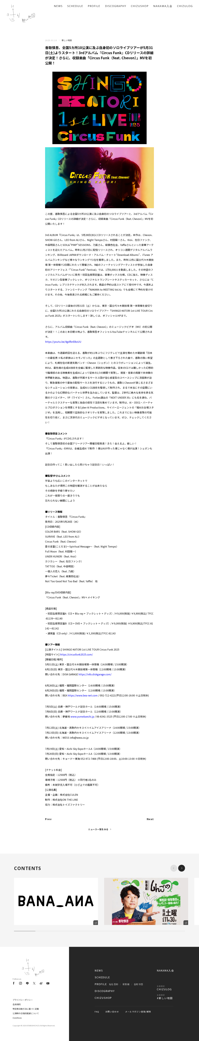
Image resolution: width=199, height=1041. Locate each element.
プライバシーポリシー (23, 999)
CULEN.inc (17, 1017)
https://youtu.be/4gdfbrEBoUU (63, 341)
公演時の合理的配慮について (26, 1013)
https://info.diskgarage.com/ (95, 674)
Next (150, 819)
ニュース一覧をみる (98, 829)
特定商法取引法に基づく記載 (26, 1008)
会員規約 (17, 1004)
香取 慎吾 (138, 984)
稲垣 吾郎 (113, 984)
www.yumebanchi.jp (82, 716)
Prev (48, 819)
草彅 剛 (126, 984)
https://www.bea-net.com (83, 695)
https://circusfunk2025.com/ (76, 654)
